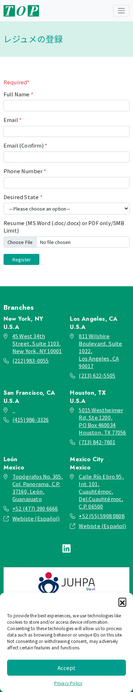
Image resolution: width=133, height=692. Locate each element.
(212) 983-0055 (30, 360)
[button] (122, 601)
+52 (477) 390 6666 (35, 508)
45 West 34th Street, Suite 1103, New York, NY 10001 (37, 343)
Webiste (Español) (36, 518)
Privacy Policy (68, 683)
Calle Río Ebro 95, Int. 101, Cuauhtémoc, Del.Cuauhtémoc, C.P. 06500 (101, 491)
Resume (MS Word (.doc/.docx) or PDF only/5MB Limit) (64, 226)
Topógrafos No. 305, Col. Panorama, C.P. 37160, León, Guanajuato (37, 487)
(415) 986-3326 (30, 419)
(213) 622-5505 (97, 375)
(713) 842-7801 (97, 442)
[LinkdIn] (66, 548)
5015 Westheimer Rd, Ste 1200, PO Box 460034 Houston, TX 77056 (102, 421)
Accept (66, 667)
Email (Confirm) (25, 145)
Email (13, 119)
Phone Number (25, 171)
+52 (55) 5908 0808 (101, 516)
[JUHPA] (66, 583)
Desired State (23, 197)
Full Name (18, 94)
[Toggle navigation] (121, 11)
